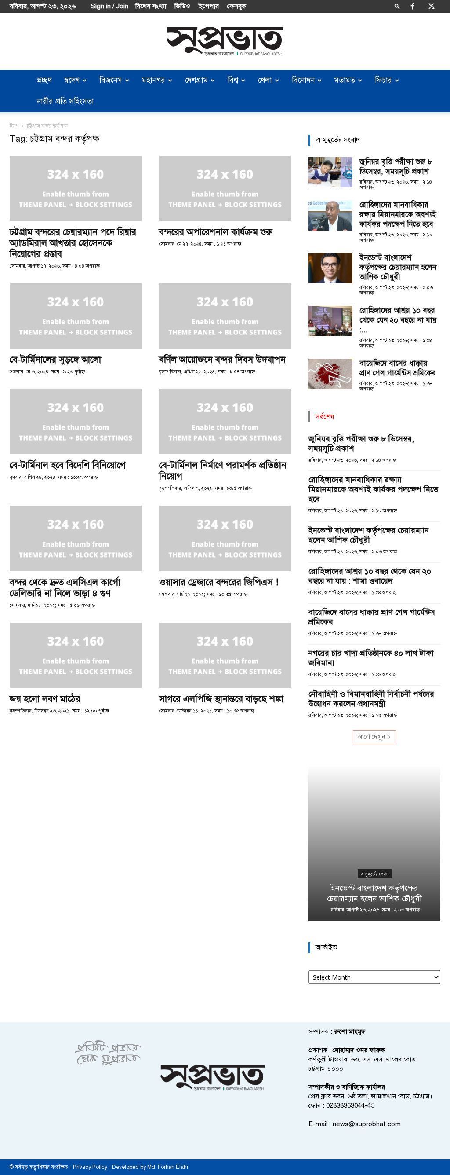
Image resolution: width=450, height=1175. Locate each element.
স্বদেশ (72, 80)
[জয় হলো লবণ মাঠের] (76, 655)
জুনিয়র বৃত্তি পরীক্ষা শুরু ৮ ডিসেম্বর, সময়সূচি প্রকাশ (395, 166)
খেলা (265, 80)
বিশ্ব (233, 80)
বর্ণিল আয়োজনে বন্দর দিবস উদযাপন (222, 359)
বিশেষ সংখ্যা (150, 6)
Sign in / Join (109, 6)
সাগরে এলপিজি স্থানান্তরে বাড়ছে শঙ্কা (221, 699)
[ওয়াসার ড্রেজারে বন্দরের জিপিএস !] (225, 538)
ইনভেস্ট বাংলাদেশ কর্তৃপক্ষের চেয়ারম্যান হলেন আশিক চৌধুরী (397, 267)
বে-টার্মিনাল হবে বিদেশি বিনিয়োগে (68, 465)
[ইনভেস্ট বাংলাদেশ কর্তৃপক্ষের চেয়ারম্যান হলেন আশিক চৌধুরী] (330, 268)
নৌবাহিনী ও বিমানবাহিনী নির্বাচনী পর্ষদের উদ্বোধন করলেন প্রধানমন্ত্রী (371, 699)
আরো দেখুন (371, 737)
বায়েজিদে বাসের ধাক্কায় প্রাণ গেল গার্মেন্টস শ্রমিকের (397, 368)
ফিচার (383, 80)
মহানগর (153, 80)
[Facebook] (412, 6)
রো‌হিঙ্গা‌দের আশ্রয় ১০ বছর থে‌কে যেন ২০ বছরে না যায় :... (398, 320)
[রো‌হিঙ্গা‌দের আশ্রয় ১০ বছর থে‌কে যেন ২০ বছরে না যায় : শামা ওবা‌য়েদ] (330, 321)
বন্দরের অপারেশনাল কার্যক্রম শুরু (215, 232)
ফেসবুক (236, 6)
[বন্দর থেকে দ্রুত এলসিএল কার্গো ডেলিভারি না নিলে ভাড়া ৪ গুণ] (76, 538)
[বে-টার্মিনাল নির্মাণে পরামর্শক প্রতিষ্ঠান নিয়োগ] (225, 421)
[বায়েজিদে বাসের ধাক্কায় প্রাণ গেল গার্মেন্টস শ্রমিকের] (330, 374)
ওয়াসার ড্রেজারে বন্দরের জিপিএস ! (218, 582)
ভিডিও (182, 6)
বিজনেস (110, 80)
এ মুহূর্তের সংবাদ (374, 874)
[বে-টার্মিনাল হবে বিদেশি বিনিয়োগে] (76, 421)
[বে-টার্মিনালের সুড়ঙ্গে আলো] (76, 316)
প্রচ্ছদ (44, 80)
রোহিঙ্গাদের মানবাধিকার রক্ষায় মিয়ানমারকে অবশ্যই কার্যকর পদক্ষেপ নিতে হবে (397, 214)
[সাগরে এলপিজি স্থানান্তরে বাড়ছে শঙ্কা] (225, 655)
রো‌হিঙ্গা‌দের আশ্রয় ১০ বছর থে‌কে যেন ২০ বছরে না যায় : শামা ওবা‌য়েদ (369, 576)
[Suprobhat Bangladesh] (225, 41)
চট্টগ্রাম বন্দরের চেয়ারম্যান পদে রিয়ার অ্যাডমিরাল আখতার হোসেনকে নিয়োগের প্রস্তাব (73, 243)
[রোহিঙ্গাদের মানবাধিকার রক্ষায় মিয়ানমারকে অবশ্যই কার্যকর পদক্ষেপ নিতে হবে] (330, 215)
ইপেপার (209, 6)
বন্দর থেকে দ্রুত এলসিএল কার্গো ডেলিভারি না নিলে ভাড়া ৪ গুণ (65, 587)
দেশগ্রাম (196, 80)
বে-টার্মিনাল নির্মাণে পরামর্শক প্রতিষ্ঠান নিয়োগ (223, 470)
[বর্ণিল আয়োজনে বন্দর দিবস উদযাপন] (225, 316)
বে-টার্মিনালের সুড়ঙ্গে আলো (55, 359)
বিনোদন (303, 80)
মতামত (344, 80)
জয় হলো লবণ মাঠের (45, 699)
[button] (397, 6)
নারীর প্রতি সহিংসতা (65, 101)
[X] (431, 6)
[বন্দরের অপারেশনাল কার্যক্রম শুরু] (225, 188)
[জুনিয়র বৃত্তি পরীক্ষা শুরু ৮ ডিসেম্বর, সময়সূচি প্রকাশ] (330, 172)
